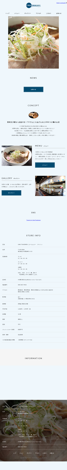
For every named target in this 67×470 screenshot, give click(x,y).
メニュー (17, 13)
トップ (7, 13)
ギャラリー (28, 13)
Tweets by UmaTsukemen (33, 220)
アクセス (38, 13)
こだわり (48, 13)
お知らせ (58, 13)
